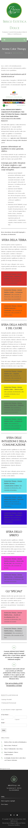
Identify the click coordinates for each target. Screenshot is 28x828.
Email (3, 722)
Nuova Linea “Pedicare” (11, 745)
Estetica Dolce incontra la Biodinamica (15, 742)
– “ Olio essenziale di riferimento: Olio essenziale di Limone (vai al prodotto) (14, 391)
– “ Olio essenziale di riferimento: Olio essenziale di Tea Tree (14, 633)
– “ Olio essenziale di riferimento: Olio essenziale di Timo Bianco (13, 501)
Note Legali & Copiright (8, 801)
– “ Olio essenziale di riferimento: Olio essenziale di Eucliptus (13, 485)
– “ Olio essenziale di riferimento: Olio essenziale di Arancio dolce (13, 310)
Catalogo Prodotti (6, 699)
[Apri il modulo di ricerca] (24, 40)
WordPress (17, 825)
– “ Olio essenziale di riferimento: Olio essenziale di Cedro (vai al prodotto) (13, 278)
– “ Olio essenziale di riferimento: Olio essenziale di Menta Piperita (13, 517)
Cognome (17, 719)
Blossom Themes (21, 823)
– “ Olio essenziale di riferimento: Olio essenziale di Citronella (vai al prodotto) (13, 375)
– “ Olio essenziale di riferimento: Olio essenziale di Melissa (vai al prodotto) (14, 407)
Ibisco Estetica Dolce (17, 819)
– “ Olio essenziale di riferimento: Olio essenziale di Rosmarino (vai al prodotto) (13, 423)
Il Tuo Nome (5, 714)
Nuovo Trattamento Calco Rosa (13, 749)
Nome (2, 719)
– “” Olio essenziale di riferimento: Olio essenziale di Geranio (13, 617)
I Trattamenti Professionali (8, 703)
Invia (3, 730)
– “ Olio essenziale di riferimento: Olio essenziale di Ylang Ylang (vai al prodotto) (13, 294)
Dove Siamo (4, 804)
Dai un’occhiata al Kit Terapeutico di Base (14, 684)
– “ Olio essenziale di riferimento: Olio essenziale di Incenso (14, 563)
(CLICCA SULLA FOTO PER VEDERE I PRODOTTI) (11, 120)
